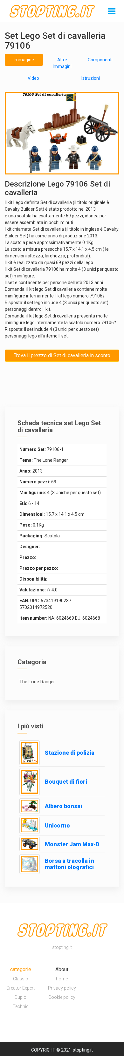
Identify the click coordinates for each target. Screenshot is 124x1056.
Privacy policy (62, 988)
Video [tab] (33, 78)
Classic (20, 978)
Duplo (20, 997)
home (62, 978)
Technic (21, 1006)
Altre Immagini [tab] (62, 63)
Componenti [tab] (100, 59)
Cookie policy (61, 997)
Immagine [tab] (24, 59)
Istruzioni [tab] (90, 78)
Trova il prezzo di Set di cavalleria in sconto (62, 355)
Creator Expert (20, 988)
